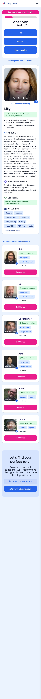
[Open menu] (37, 3)
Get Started (20, 272)
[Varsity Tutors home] (10, 3)
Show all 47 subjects (13, 230)
